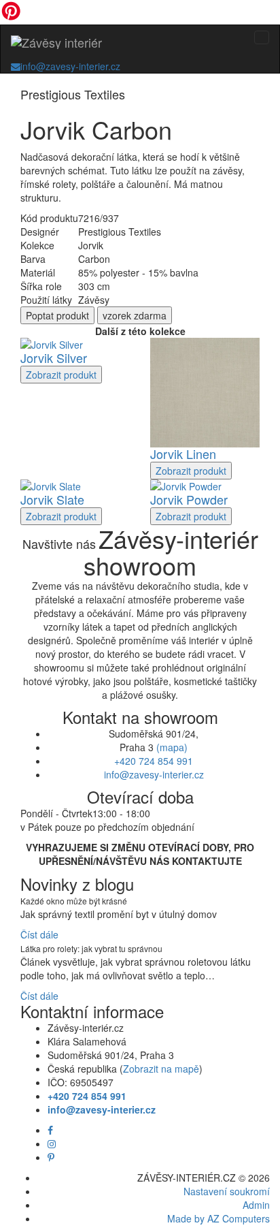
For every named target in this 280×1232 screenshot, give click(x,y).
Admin (256, 1205)
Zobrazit (61, 374)
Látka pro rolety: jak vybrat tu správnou (91, 948)
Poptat (57, 315)
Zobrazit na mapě (161, 1068)
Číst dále (39, 934)
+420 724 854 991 (153, 761)
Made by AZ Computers (218, 1218)
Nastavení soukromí (226, 1191)
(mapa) (172, 747)
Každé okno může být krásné (73, 900)
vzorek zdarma (135, 315)
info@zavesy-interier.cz (70, 66)
